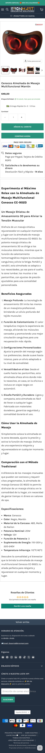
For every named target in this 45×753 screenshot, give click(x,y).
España (21, 712)
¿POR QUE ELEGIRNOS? (28, 735)
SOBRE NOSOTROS (31, 733)
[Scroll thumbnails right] (41, 70)
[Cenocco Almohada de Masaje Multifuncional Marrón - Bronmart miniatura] (5, 70)
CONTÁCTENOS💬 (12, 735)
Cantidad (4, 111)
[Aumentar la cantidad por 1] (21, 117)
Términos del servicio (21, 743)
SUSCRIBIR (8, 699)
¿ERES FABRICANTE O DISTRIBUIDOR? (21, 740)
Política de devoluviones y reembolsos (22, 745)
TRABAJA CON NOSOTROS (21, 738)
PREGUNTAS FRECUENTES (13, 733)
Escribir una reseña (22, 606)
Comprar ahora (22, 136)
